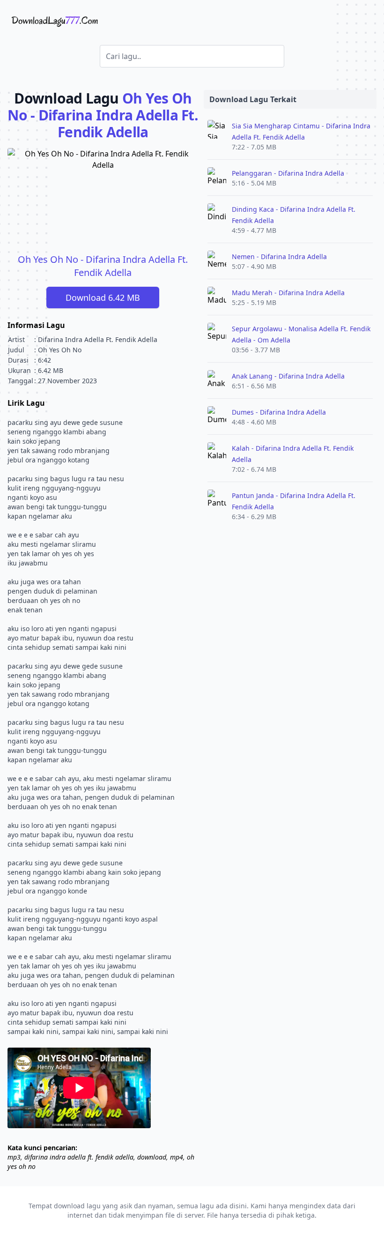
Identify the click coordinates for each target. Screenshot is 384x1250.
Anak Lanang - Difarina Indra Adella (288, 376)
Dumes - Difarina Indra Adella (279, 412)
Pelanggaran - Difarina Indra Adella (288, 173)
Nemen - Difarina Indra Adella (279, 256)
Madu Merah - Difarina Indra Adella (288, 292)
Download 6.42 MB (103, 297)
